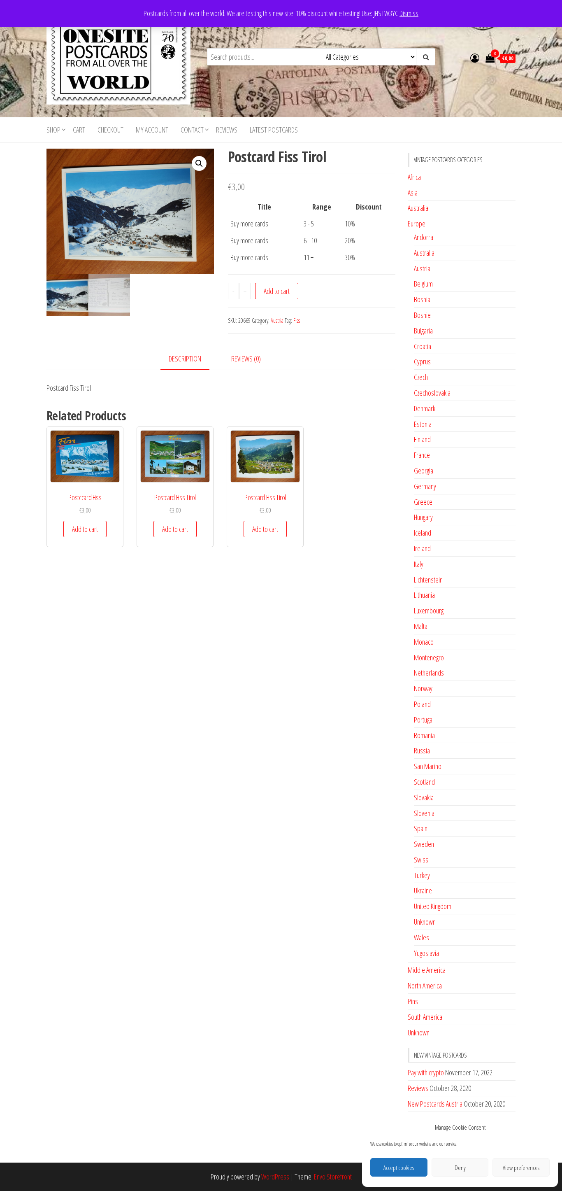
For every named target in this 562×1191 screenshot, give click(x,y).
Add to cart (277, 291)
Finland (422, 439)
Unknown (425, 922)
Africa (414, 177)
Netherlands (429, 673)
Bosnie (422, 315)
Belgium (423, 284)
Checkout (110, 130)
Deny (460, 1167)
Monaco (424, 642)
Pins (413, 1001)
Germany (425, 486)
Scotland (424, 782)
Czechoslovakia (432, 393)
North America (425, 986)
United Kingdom (432, 906)
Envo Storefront (333, 1177)
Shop (53, 130)
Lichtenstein (428, 580)
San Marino (427, 766)
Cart (79, 130)
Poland (422, 704)
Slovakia (424, 797)
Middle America (427, 970)
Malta (420, 626)
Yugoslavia (426, 953)
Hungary (423, 517)
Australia (418, 208)
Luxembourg (429, 610)
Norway (423, 688)
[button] (199, 163)
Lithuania (424, 595)
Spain (420, 828)
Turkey (422, 875)
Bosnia (422, 299)
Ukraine (423, 890)
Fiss (296, 320)
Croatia (422, 346)
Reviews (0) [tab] (246, 359)
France (422, 455)
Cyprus (422, 361)
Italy (418, 564)
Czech (421, 377)
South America (425, 1017)
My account (152, 130)
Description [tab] (185, 359)
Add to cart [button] (85, 529)
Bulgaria (423, 331)
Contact (192, 130)
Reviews (226, 130)
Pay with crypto (426, 1072)
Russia (422, 750)
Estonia (423, 424)
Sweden (424, 844)
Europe (416, 223)
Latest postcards (274, 130)
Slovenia (424, 813)
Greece (423, 502)
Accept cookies (398, 1167)
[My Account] (474, 57)
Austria (277, 320)
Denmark (424, 408)
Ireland (422, 548)
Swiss (421, 860)
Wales (421, 937)
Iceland (422, 533)
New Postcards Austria (435, 1104)
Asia (413, 193)
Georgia (423, 470)
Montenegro (429, 657)
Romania (424, 735)
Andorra (423, 237)
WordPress (275, 1177)
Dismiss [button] (408, 13)
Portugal (424, 720)
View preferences (521, 1167)
